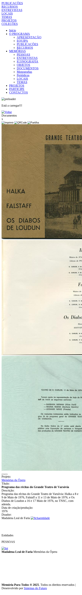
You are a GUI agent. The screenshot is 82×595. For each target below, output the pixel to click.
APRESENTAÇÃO (29, 37)
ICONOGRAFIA (27, 61)
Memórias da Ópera (13, 480)
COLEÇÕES (10, 23)
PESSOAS (23, 54)
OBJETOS (23, 65)
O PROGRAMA (19, 33)
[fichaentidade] (40, 518)
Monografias (24, 71)
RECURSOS (10, 6)
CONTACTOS (18, 92)
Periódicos (23, 75)
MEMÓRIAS (17, 51)
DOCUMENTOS (28, 68)
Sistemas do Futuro (35, 588)
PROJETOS (9, 20)
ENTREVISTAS (12, 10)
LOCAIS (7, 13)
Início (12, 30)
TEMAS (7, 17)
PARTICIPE (16, 89)
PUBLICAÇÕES (12, 3)
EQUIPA (22, 40)
